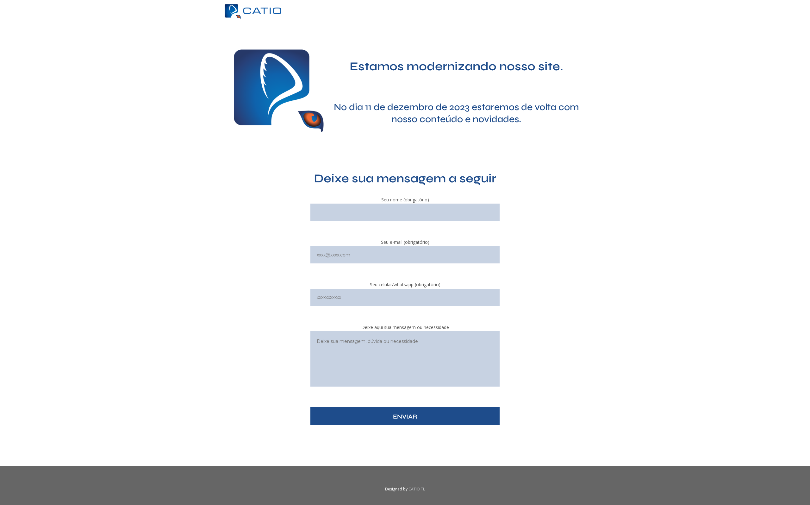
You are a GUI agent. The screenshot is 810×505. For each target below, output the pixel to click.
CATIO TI (416, 489)
